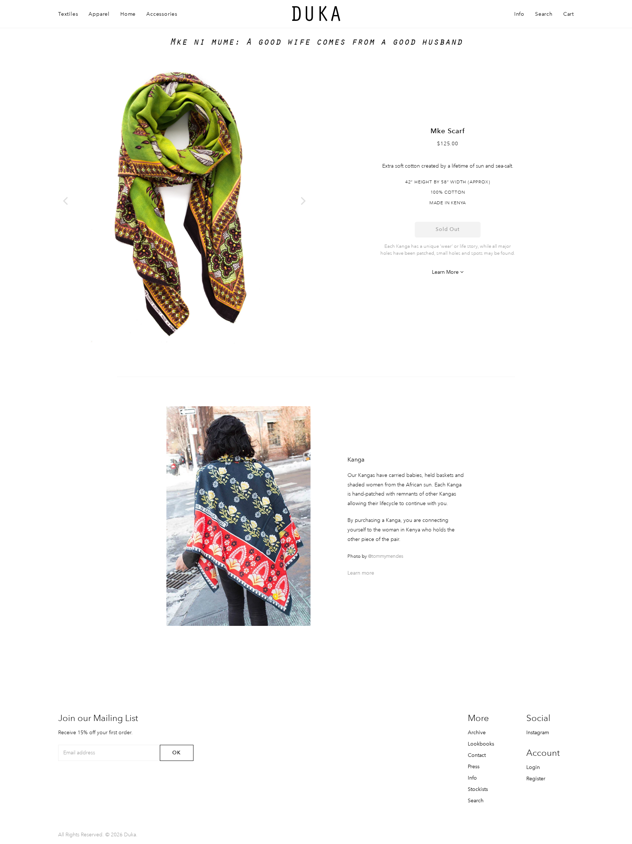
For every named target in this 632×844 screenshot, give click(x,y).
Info (519, 14)
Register (535, 778)
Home (128, 14)
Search (544, 14)
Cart (568, 14)
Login (533, 767)
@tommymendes (385, 556)
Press (473, 766)
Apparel (99, 14)
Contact (477, 755)
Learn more (360, 572)
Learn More (446, 272)
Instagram (537, 732)
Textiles (68, 14)
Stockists (478, 789)
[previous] (66, 201)
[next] (302, 201)
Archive (477, 732)
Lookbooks (481, 743)
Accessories (161, 14)
